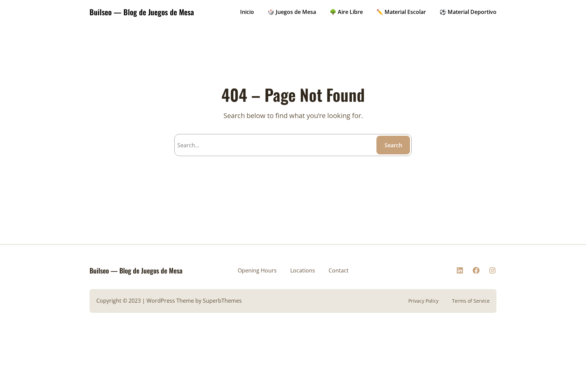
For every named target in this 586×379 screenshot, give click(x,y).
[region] (88, 328)
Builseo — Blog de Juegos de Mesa (142, 11)
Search (393, 145)
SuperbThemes (222, 300)
